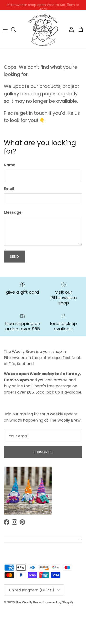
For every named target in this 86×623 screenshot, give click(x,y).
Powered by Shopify (58, 602)
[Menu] (5, 29)
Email (9, 188)
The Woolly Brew (28, 602)
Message (13, 212)
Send (14, 256)
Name (9, 165)
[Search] (16, 29)
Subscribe (43, 452)
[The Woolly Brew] (43, 29)
